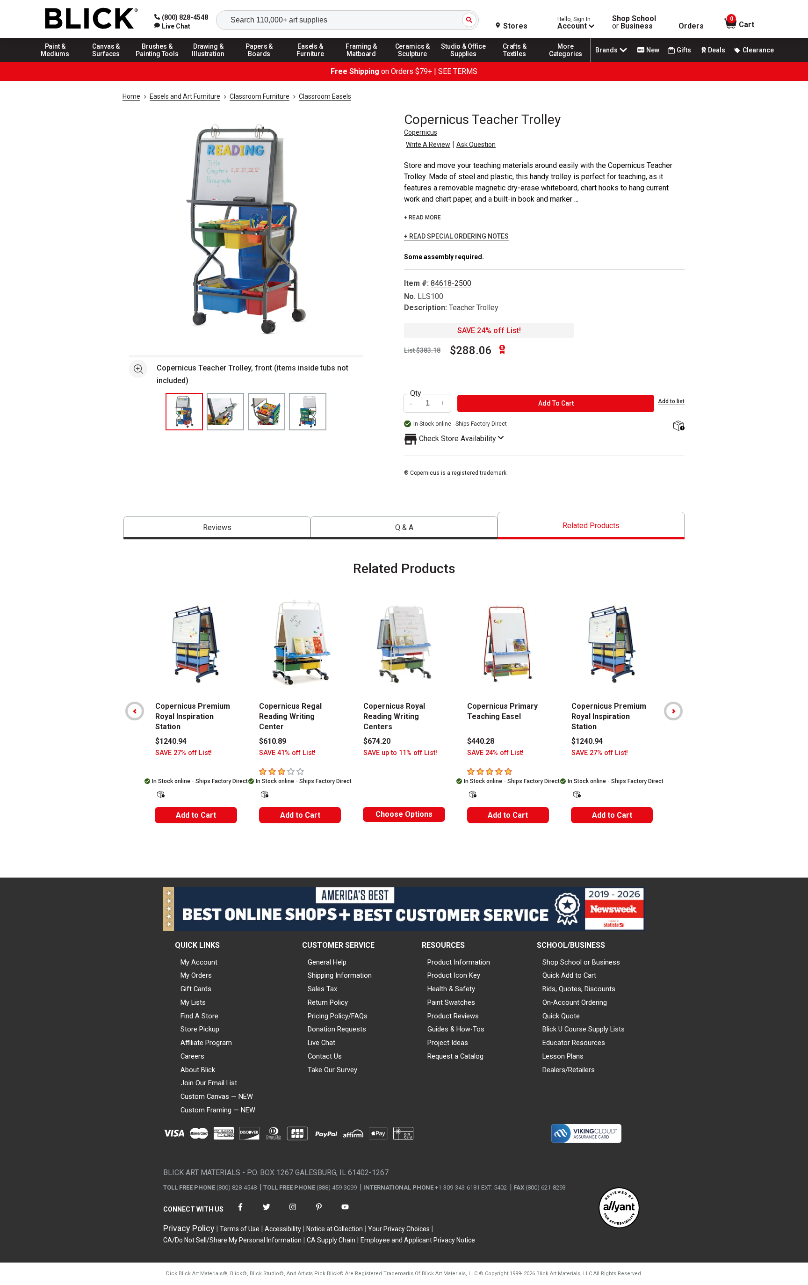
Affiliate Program (206, 1042)
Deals (716, 50)
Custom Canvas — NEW (216, 1096)
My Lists (193, 1002)
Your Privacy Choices (399, 1229)
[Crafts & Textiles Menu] (514, 61)
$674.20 (376, 741)
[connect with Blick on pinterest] (319, 1212)
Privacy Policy (189, 1228)
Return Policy (328, 1002)
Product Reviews (453, 1016)
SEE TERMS (457, 71)
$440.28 (480, 741)
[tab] (216, 527)
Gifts (684, 50)
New (652, 50)
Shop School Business (634, 22)
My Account (198, 962)
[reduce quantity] (412, 403)
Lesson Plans (563, 1056)
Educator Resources (573, 1042)
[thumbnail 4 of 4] (307, 411)
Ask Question (476, 144)
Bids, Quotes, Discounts (578, 989)
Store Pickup (199, 1029)
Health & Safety (451, 989)
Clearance (758, 50)
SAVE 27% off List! (183, 753)
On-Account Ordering (574, 1002)
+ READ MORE (422, 217)
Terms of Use (240, 1229)
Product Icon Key (453, 975)
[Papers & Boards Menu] (259, 61)
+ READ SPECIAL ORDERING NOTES (456, 236)
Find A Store (199, 1016)
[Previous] (134, 711)
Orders (691, 26)
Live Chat (321, 1042)
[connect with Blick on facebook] (240, 1212)
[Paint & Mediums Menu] (55, 61)
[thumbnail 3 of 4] (266, 411)
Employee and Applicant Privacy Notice (418, 1240)
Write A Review (428, 144)
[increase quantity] (442, 403)
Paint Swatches (451, 1002)
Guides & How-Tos (455, 1029)
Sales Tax (322, 989)
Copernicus (420, 132)
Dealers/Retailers (568, 1070)
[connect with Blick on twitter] (266, 1212)
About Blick (197, 1070)
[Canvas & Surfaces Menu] (106, 61)
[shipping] (678, 426)
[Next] (673, 711)
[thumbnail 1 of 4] (184, 411)
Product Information (458, 962)
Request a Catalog (455, 1056)
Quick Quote (561, 1016)
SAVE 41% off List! (287, 753)
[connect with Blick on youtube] (345, 1212)
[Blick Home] (91, 18)
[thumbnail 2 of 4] (225, 411)
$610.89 (272, 741)
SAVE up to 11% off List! (400, 753)
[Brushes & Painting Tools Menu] (157, 61)
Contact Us (325, 1056)
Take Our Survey (332, 1070)
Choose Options (404, 814)
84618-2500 (451, 283)
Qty (415, 393)
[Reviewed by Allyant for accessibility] (619, 1208)
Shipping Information (340, 975)
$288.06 (471, 350)
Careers (192, 1056)
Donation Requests (337, 1029)
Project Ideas (447, 1042)
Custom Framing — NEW (217, 1110)
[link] (172, 26)
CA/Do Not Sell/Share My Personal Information (232, 1240)
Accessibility (283, 1229)
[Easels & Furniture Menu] (310, 61)
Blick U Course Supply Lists (583, 1029)
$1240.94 (171, 741)
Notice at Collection (334, 1229)
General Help (327, 962)
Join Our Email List (208, 1083)
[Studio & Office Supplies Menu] (463, 61)
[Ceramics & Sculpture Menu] (412, 61)
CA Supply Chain (331, 1240)
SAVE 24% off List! (489, 330)
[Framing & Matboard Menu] (361, 61)
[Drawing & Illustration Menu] (208, 61)
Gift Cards (195, 989)
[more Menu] (565, 61)
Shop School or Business (581, 962)
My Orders (196, 975)
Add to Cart (196, 815)
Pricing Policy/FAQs (338, 1016)
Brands (606, 50)
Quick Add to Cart (569, 975)
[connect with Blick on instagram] (292, 1212)
